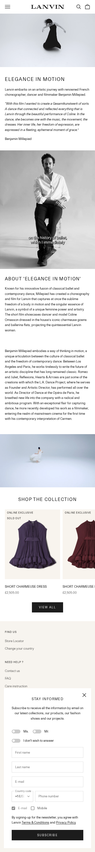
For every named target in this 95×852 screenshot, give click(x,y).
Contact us (12, 671)
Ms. (26, 731)
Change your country (19, 648)
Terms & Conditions (35, 822)
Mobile (42, 808)
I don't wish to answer (38, 740)
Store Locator (14, 641)
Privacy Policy (66, 822)
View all (47, 607)
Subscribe (47, 835)
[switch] (16, 731)
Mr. (46, 731)
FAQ (8, 678)
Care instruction (16, 686)
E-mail (22, 808)
